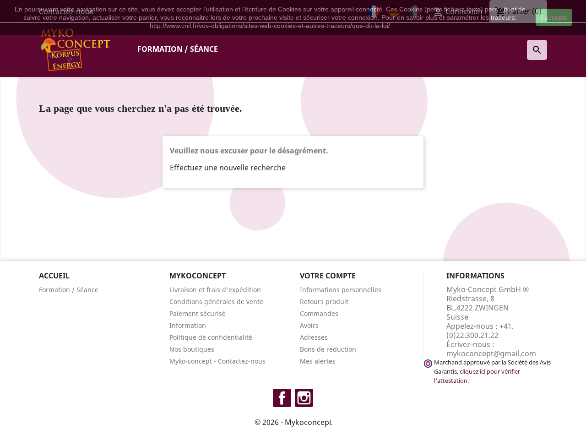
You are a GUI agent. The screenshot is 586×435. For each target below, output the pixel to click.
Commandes (319, 313)
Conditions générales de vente (216, 301)
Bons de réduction (328, 349)
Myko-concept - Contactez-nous (217, 361)
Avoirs (309, 325)
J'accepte (554, 17)
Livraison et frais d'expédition (215, 289)
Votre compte (328, 276)
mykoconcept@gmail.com (491, 353)
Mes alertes (318, 361)
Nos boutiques (191, 349)
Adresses (314, 337)
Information (187, 325)
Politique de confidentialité (210, 337)
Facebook (282, 398)
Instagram (304, 398)
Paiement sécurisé (197, 313)
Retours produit (324, 301)
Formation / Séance (177, 49)
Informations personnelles (340, 289)
